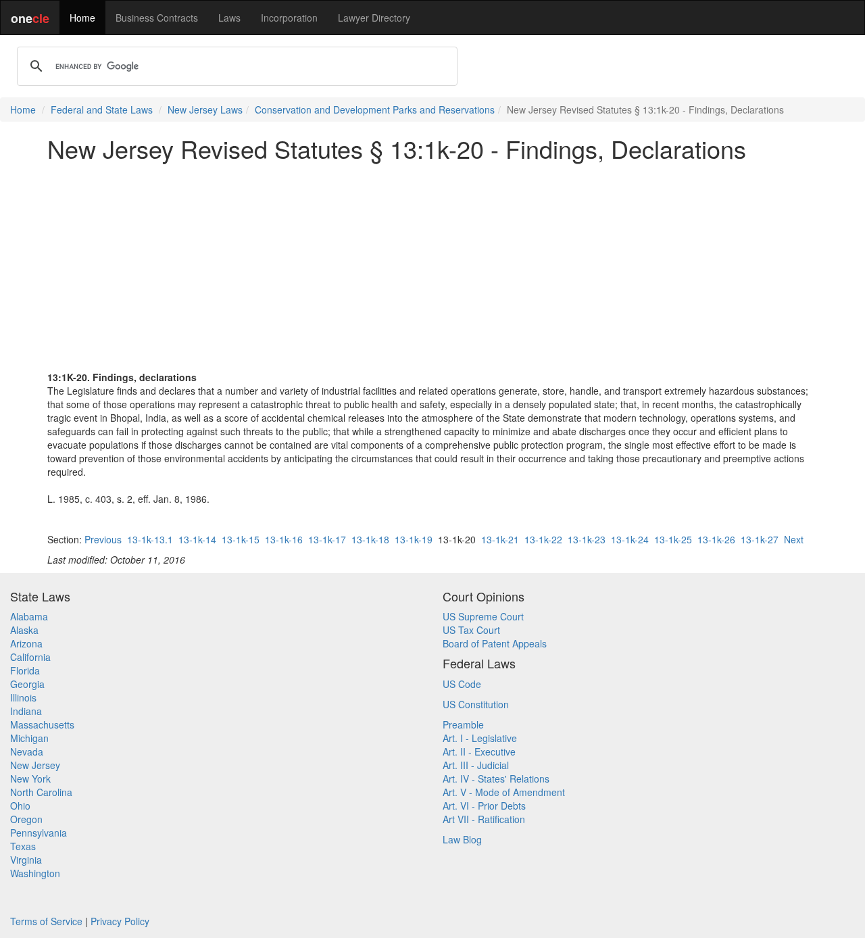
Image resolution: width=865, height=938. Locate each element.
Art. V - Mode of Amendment (504, 792)
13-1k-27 (759, 539)
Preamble (463, 724)
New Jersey (35, 765)
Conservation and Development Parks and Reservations (375, 109)
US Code (462, 684)
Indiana (26, 711)
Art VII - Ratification (484, 819)
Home (82, 17)
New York (30, 778)
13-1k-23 (587, 539)
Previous (103, 539)
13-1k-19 (413, 539)
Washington (35, 873)
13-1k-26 (716, 539)
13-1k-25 (673, 539)
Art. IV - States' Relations (496, 778)
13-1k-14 (197, 539)
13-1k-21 (500, 539)
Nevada (26, 751)
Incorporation (289, 17)
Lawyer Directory (374, 17)
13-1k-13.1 (150, 539)
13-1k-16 (284, 539)
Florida (25, 670)
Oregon (26, 819)
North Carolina (41, 792)
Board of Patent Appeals (495, 643)
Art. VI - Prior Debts (484, 805)
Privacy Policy (120, 921)
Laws (229, 17)
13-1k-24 (630, 539)
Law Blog (462, 839)
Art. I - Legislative (480, 738)
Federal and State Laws (102, 109)
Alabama (29, 616)
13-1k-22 (543, 539)
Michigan (29, 738)
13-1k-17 (327, 539)
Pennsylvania (38, 832)
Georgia (27, 684)
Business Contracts (157, 17)
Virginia (26, 859)
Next (794, 539)
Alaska (24, 630)
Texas (23, 846)
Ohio (20, 805)
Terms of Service (46, 921)
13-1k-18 (370, 539)
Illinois (23, 697)
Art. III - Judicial (476, 765)
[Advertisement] (432, 266)
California (30, 657)
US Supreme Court (483, 616)
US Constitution (476, 704)
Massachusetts (42, 724)
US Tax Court (471, 630)
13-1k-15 (241, 539)
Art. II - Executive (479, 751)
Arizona (26, 643)
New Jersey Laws (205, 109)
